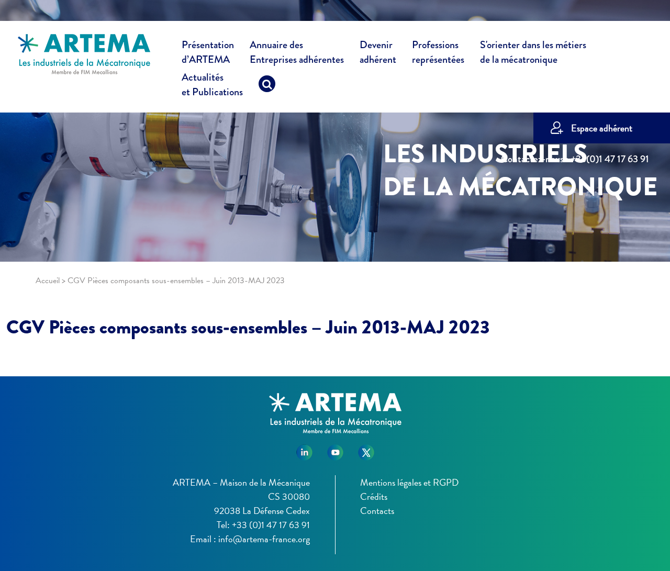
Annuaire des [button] (297, 52)
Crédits (373, 496)
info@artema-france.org (264, 539)
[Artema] (84, 53)
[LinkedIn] (304, 449)
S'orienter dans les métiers (533, 52)
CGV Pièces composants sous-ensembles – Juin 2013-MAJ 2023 (248, 327)
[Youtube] (335, 449)
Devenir (378, 52)
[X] (366, 449)
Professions (438, 52)
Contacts (377, 510)
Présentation (208, 52)
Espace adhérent (601, 128)
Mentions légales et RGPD (409, 482)
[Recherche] (267, 86)
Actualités (212, 84)
